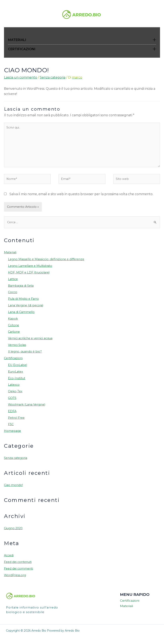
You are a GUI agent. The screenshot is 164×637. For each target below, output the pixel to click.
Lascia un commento (20, 77)
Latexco (14, 384)
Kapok (13, 318)
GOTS (12, 398)
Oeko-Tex (15, 391)
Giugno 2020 (13, 528)
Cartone (14, 331)
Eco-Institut (16, 378)
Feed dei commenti (18, 568)
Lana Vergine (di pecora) (25, 305)
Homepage (12, 431)
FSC (11, 424)
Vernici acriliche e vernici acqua (30, 338)
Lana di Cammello (21, 312)
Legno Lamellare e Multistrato (30, 266)
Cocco (12, 292)
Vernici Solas (17, 345)
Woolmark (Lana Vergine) (26, 404)
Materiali (10, 252)
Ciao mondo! (13, 485)
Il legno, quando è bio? (25, 351)
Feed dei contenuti (18, 562)
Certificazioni (13, 358)
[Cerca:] (82, 222)
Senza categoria (52, 77)
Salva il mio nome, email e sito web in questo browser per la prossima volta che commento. (81, 194)
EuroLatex (15, 371)
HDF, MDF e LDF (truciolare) (29, 272)
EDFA (12, 411)
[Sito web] (136, 180)
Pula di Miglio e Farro (23, 299)
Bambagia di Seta (21, 285)
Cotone (13, 325)
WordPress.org (15, 575)
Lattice (13, 279)
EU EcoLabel (17, 365)
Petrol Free (16, 418)
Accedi (9, 555)
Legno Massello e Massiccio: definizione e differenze (46, 259)
